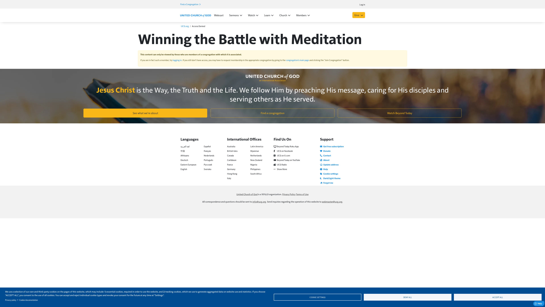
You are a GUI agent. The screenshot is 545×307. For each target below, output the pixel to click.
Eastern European (188, 164)
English (184, 169)
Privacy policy (10, 300)
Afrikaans (185, 155)
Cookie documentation (28, 300)
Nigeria (253, 164)
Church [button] (283, 15)
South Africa (255, 173)
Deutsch (184, 160)
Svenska (207, 169)
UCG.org (185, 26)
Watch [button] (251, 15)
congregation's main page (297, 60)
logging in (177, 60)
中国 (183, 151)
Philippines (255, 169)
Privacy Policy (288, 194)
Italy (229, 178)
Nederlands (209, 155)
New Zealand (256, 160)
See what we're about (145, 113)
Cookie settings (317, 297)
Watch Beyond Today (399, 113)
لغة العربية (185, 146)
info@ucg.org (259, 201)
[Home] (195, 15)
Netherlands (256, 155)
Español (207, 146)
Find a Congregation (189, 4)
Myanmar (254, 151)
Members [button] (301, 15)
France (230, 164)
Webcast (219, 15)
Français (207, 151)
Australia (231, 146)
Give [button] (357, 15)
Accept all (497, 297)
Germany (231, 169)
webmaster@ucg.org (332, 201)
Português (208, 160)
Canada (230, 155)
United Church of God (247, 194)
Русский (208, 164)
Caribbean (231, 160)
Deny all (407, 297)
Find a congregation (272, 113)
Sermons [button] (234, 15)
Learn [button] (267, 15)
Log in (362, 4)
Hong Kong (232, 173)
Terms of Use (302, 194)
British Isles (232, 151)
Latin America (256, 146)
